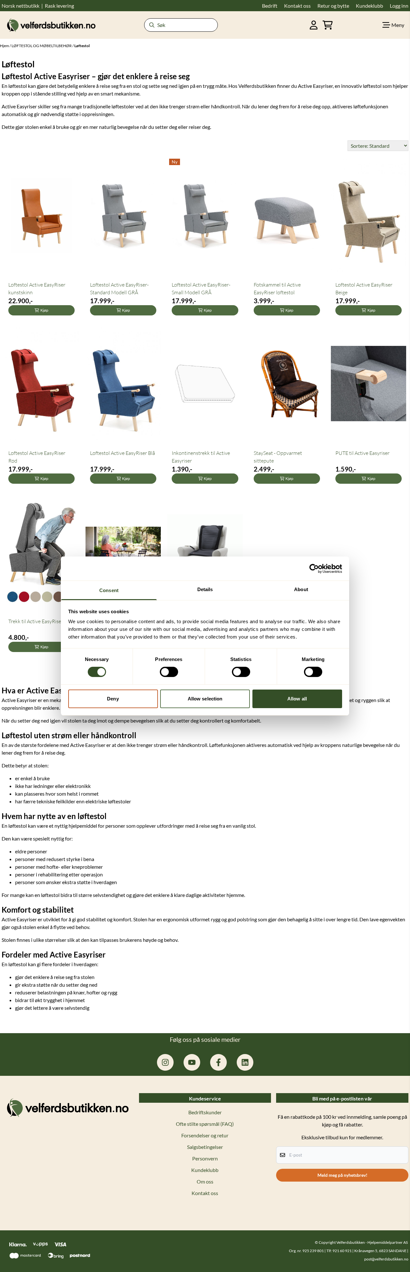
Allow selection (205, 698)
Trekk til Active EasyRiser (35, 621)
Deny (113, 698)
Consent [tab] (109, 590)
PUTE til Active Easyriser (362, 453)
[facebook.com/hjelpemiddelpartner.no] (218, 1062)
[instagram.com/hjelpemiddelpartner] (165, 1062)
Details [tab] (205, 589)
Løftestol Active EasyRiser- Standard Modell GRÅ (119, 288)
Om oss (205, 1181)
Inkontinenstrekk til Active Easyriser (201, 457)
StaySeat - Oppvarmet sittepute (278, 457)
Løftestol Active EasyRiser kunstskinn (36, 288)
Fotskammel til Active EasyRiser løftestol (277, 288)
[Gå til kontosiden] (313, 25)
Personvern (205, 1158)
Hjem (5, 45)
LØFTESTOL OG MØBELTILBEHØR (42, 45)
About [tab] (301, 589)
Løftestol (82, 45)
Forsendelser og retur (204, 1135)
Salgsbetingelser (205, 1147)
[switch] (169, 672)
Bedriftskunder (205, 1112)
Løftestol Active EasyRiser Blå (122, 453)
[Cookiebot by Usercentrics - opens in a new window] (314, 568)
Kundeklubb (204, 1170)
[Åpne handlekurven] (327, 25)
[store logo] (51, 24)
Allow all (297, 698)
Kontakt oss (205, 1193)
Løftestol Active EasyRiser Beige (363, 288)
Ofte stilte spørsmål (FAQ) (205, 1124)
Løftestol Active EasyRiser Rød (36, 457)
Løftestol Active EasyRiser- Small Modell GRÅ (201, 288)
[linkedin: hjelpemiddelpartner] (245, 1062)
